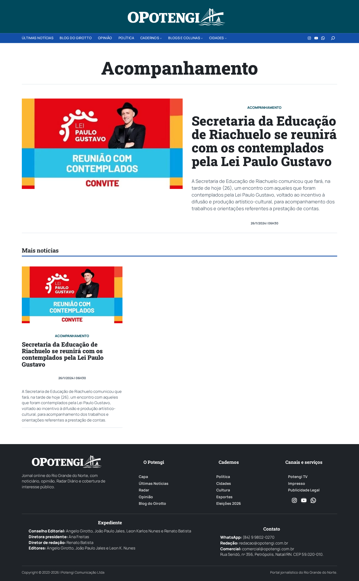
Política (223, 476)
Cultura (223, 490)
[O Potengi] (176, 17)
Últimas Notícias (153, 483)
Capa (143, 476)
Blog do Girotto (152, 503)
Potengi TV (297, 476)
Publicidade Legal (304, 490)
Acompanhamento (264, 107)
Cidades (223, 483)
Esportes (224, 497)
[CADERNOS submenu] (161, 38)
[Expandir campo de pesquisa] (333, 38)
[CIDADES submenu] (226, 38)
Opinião (146, 497)
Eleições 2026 (228, 503)
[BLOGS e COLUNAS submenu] (202, 38)
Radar (144, 490)
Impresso (296, 483)
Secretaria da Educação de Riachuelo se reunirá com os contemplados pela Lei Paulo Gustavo (264, 141)
